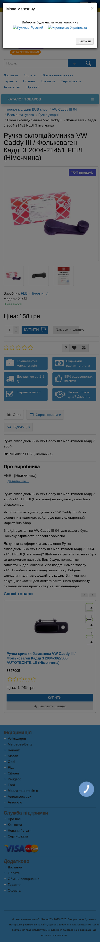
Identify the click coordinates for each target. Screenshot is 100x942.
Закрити (84, 41)
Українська (78, 27)
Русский (36, 27)
